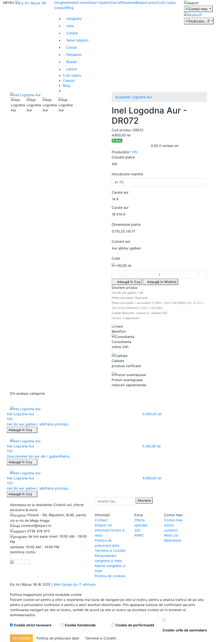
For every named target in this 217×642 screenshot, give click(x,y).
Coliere (82, 2)
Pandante (128, 2)
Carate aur (120, 192)
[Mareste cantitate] (203, 275)
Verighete (62, 2)
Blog (70, 8)
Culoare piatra (123, 157)
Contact (101, 520)
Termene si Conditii (110, 550)
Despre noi (103, 525)
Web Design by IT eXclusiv (74, 584)
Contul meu (173, 520)
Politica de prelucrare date (57, 638)
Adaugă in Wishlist (161, 282)
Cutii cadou (167, 2)
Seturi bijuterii (99, 2)
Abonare (144, 500)
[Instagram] (171, 500)
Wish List (171, 535)
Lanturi (152, 2)
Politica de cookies (110, 576)
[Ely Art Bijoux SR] (30, 2)
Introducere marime (127, 174)
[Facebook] (164, 500)
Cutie (116, 258)
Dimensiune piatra (126, 224)
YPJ (135, 152)
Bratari (141, 2)
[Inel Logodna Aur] (25, 94)
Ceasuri (60, 8)
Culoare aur (121, 241)
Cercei (116, 2)
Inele (73, 2)
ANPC (139, 535)
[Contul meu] (198, 9)
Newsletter (172, 540)
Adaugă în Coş (20, 430)
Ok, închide (21, 638)
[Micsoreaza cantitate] (116, 275)
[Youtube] (167, 500)
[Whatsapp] (1, 589)
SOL (137, 530)
